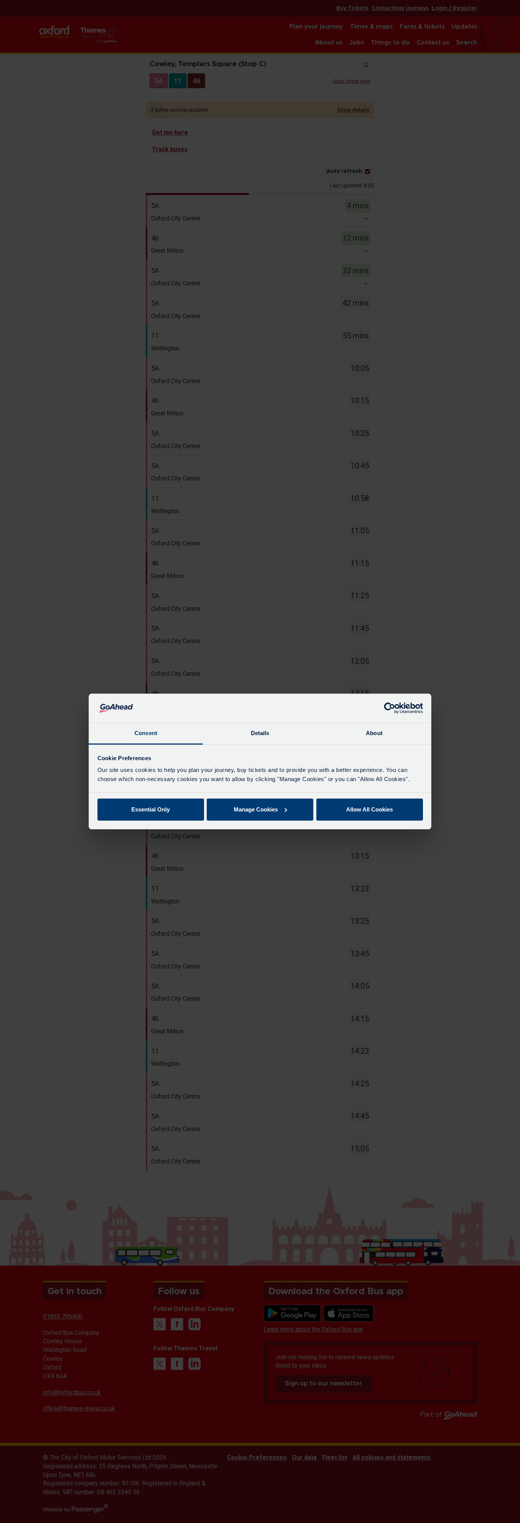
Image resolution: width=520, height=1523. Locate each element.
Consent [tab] (145, 733)
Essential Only (150, 809)
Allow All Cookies (369, 809)
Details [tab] (260, 733)
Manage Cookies (256, 809)
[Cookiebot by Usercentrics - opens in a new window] (389, 708)
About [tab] (374, 733)
